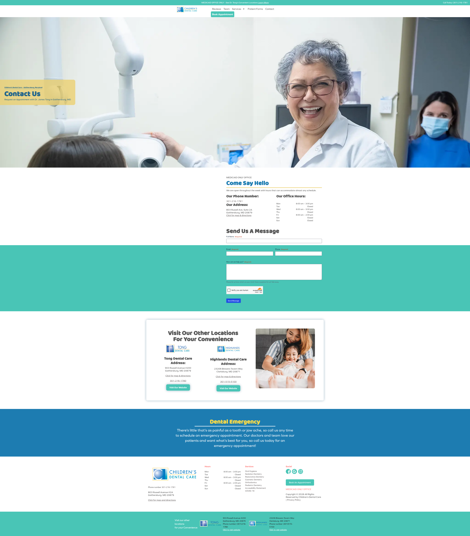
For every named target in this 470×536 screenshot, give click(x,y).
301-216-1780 (178, 380)
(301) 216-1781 (460, 2)
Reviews (216, 9)
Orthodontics (251, 482)
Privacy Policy (294, 500)
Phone (281, 249)
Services (236, 9)
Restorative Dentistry (254, 477)
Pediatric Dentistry (253, 485)
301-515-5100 (228, 381)
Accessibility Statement (255, 488)
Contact (269, 9)
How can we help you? (238, 262)
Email (232, 249)
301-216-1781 (234, 201)
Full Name (234, 237)
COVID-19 (249, 491)
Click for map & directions (238, 215)
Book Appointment (222, 14)
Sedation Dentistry (253, 474)
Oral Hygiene (251, 471)
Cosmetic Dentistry (253, 479)
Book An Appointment (300, 482)
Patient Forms (255, 9)
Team (226, 9)
